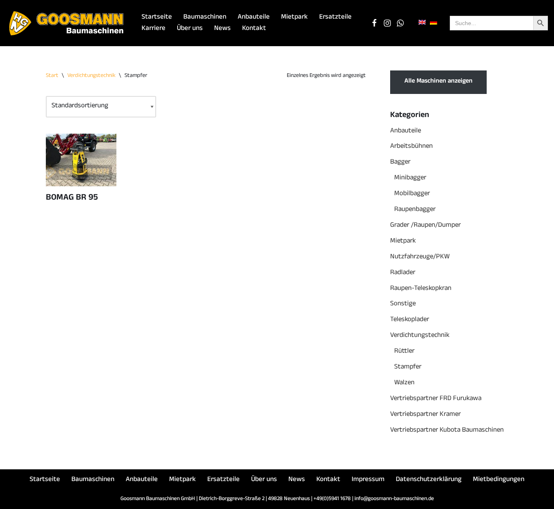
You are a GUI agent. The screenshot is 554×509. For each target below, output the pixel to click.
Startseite (157, 18)
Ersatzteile (335, 18)
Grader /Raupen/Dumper (425, 226)
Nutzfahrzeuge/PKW (420, 257)
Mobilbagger (412, 194)
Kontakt (254, 29)
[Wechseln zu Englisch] (422, 22)
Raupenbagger (415, 210)
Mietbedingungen (498, 480)
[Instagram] (387, 23)
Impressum (368, 480)
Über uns (190, 29)
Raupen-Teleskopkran (420, 289)
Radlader (402, 273)
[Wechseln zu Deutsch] (433, 22)
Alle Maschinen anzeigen (438, 82)
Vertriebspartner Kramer (425, 415)
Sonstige (403, 304)
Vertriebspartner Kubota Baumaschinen (447, 431)
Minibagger (410, 178)
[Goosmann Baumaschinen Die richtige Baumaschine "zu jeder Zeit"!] (67, 23)
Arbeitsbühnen (411, 147)
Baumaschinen (204, 18)
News (222, 29)
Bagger (400, 163)
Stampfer (407, 367)
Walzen (404, 383)
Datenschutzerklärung (429, 480)
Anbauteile (254, 18)
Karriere (153, 29)
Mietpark (294, 18)
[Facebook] (374, 23)
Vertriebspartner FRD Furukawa (435, 399)
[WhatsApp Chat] (400, 23)
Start (52, 76)
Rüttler (404, 352)
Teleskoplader (409, 320)
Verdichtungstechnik (91, 76)
